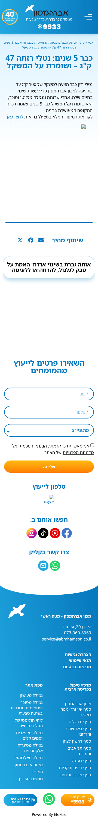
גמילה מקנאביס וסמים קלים (29, 735)
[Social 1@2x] (55, 566)
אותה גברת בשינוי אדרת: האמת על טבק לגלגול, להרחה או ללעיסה (49, 267)
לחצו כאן (15, 117)
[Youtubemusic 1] (55, 533)
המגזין (37, 771)
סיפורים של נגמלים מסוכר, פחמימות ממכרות (54, 42)
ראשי (91, 42)
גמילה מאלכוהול (29, 757)
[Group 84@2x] (43, 566)
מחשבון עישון (31, 778)
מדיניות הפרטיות (78, 452)
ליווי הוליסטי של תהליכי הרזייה (29, 722)
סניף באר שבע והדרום (78, 731)
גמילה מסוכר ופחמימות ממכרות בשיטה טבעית (27, 708)
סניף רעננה (81, 760)
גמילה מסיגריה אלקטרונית (30, 747)
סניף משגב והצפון (75, 774)
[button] (88, 16)
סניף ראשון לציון (77, 741)
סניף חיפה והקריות (75, 767)
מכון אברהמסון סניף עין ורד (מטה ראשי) (75, 709)
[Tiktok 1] (43, 533)
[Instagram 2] (31, 533)
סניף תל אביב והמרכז (79, 750)
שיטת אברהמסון (28, 764)
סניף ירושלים (80, 721)
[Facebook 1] (67, 533)
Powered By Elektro (49, 814)
